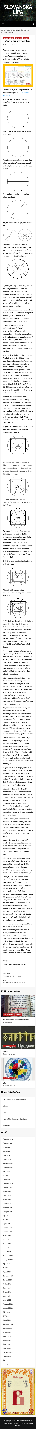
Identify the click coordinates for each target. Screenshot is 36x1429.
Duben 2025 (7, 1196)
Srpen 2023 (7, 1272)
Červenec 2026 (8, 1139)
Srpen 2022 (7, 1320)
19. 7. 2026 (12, 1022)
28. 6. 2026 (12, 1054)
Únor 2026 (6, 1155)
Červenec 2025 (8, 1183)
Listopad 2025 (8, 1167)
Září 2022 (6, 1316)
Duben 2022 (7, 1336)
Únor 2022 (6, 1344)
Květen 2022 (7, 1332)
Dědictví (6, 1051)
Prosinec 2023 (8, 1256)
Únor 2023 (6, 1296)
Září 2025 (6, 1175)
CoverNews (25, 1423)
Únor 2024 (6, 1248)
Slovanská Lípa (18, 9)
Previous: (12, 975)
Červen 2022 (7, 1328)
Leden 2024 (7, 1252)
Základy (26, 38)
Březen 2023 (7, 1292)
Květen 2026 (7, 1147)
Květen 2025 (7, 1191)
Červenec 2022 (8, 1324)
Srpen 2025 (7, 1179)
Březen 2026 (7, 1151)
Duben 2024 (7, 1240)
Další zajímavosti (8, 1014)
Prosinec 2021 (8, 1352)
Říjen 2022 (6, 1312)
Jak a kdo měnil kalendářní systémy (16, 1020)
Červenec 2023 (8, 1276)
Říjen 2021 (6, 1360)
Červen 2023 (7, 1280)
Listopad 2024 (8, 1212)
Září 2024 (6, 1220)
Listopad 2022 (8, 1308)
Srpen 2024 (7, 1224)
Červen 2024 (7, 1232)
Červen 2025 (7, 1187)
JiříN (5, 44)
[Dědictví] (18, 1037)
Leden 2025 (7, 1204)
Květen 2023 (7, 1284)
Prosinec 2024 (8, 1208)
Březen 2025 (7, 1200)
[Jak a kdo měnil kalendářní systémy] (18, 1006)
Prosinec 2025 (8, 1163)
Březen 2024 (7, 1244)
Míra (4, 1083)
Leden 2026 (7, 1159)
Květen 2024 (7, 1236)
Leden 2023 (7, 1300)
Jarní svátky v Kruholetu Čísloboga (15, 1119)
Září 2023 (6, 1268)
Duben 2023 (7, 1288)
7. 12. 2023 (12, 44)
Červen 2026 (7, 1143)
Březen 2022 (7, 1340)
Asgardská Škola (8, 38)
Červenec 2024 (8, 1228)
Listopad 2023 (8, 1260)
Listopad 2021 (8, 1356)
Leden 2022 (7, 1348)
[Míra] (18, 1069)
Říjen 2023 (6, 1264)
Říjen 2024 (6, 1216)
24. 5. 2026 (12, 1085)
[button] (3, 23)
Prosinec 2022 (8, 1304)
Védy (13, 1046)
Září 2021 (6, 1364)
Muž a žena (6, 1125)
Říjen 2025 (6, 1171)
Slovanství (19, 38)
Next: (14, 981)
